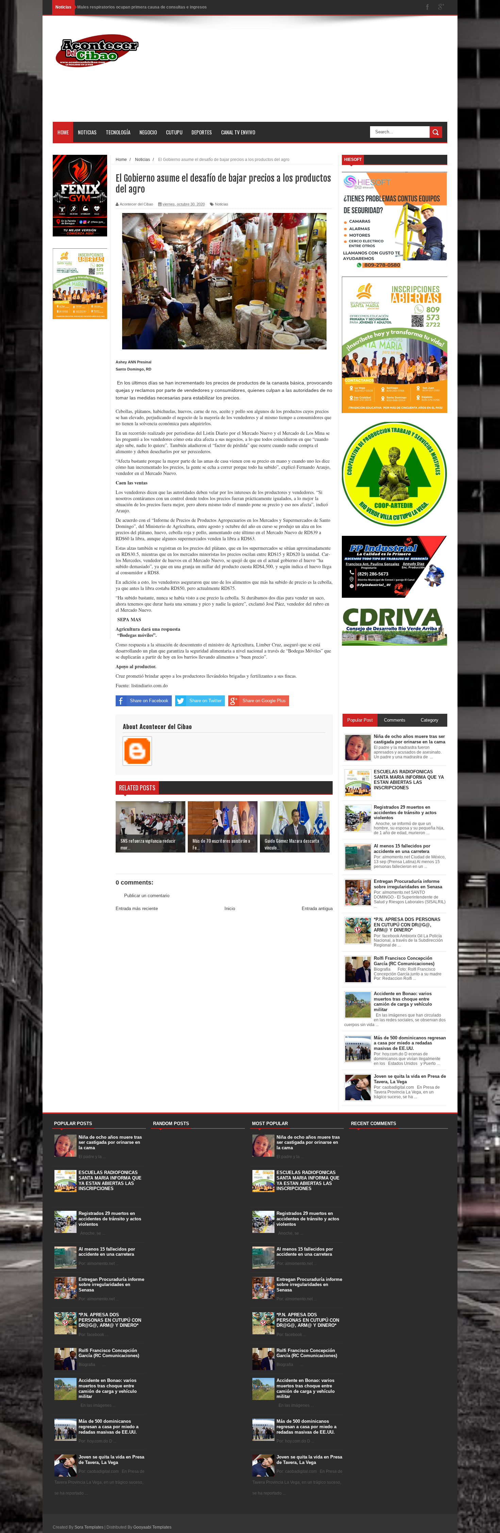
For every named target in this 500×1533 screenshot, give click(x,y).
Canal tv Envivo (238, 132)
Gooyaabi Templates (152, 1527)
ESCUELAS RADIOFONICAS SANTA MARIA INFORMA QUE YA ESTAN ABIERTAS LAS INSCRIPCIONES (110, 1180)
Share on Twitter (205, 700)
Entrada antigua (317, 908)
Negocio (148, 132)
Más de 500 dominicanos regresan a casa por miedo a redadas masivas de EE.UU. (108, 1426)
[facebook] (427, 7)
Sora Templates (88, 1527)
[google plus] (441, 7)
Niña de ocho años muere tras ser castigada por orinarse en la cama (110, 1142)
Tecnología (118, 132)
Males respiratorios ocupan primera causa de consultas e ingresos (142, 7)
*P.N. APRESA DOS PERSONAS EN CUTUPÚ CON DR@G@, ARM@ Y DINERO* (110, 1320)
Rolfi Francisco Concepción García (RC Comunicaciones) (109, 1353)
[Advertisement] (323, 74)
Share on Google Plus (264, 700)
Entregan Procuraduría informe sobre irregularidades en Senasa (111, 1284)
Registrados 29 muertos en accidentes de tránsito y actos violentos (110, 1218)
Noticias (87, 132)
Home (63, 132)
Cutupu (174, 132)
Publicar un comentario (146, 895)
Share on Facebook (149, 700)
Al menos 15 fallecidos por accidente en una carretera (107, 1252)
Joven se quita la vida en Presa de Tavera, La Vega (111, 1459)
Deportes (201, 132)
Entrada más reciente (137, 908)
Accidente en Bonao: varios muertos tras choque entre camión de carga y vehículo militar (108, 1388)
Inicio (229, 908)
